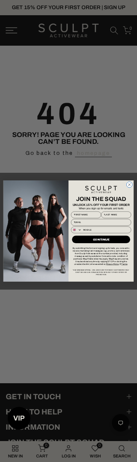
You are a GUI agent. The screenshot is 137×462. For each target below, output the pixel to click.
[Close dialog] (129, 184)
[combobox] (76, 230)
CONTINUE (101, 239)
